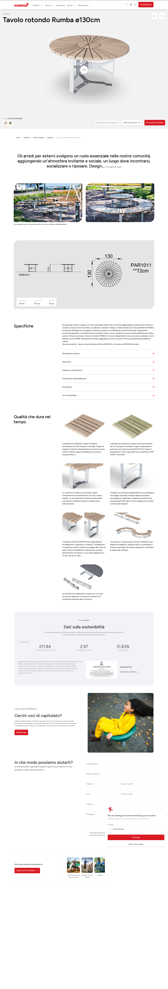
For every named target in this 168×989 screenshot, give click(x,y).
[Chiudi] (161, 808)
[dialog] (84, 494)
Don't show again (136, 844)
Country (111, 825)
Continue (136, 837)
